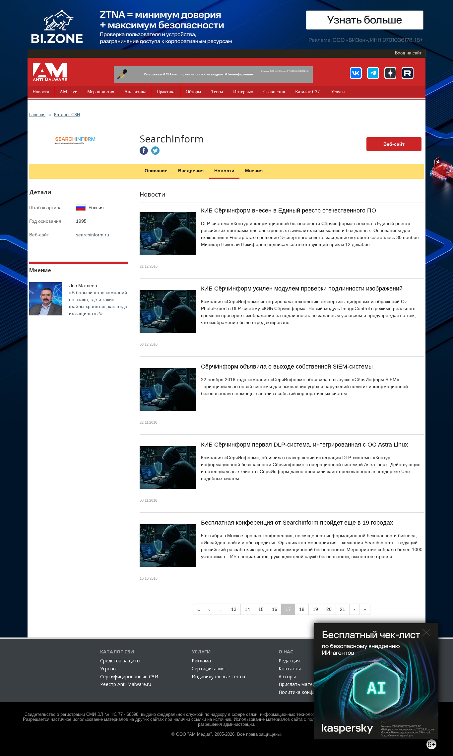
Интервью (243, 91)
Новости (40, 91)
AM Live (68, 91)
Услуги (338, 91)
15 (261, 609)
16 (274, 609)
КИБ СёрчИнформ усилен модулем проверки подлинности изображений (302, 288)
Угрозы (108, 668)
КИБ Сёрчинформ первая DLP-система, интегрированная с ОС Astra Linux (304, 444)
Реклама (201, 660)
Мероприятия (100, 91)
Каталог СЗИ (308, 91)
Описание (156, 170)
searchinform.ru (92, 234)
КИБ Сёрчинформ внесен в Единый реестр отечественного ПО (288, 210)
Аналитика (135, 91)
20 (329, 609)
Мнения (254, 170)
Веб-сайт (394, 144)
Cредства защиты (120, 660)
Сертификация (208, 668)
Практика (166, 91)
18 (301, 609)
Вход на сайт (408, 53)
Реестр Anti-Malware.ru (125, 684)
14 (247, 609)
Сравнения (274, 91)
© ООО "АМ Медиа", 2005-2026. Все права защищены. (226, 734)
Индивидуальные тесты (218, 676)
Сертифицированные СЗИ (129, 676)
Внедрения (191, 170)
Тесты (217, 91)
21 (342, 609)
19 (315, 609)
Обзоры (193, 91)
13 (233, 609)
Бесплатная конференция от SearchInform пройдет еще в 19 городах (297, 522)
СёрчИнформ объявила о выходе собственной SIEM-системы (287, 366)
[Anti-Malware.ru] (50, 72)
